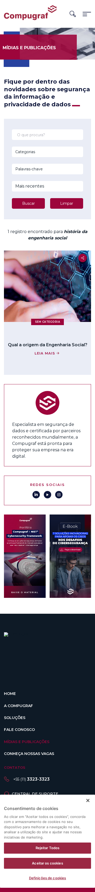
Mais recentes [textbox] (29, 186)
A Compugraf (18, 705)
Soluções (14, 717)
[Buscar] (72, 14)
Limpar (66, 203)
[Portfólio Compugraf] (25, 556)
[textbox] (40, 152)
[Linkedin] (36, 494)
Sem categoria (47, 322)
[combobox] (40, 152)
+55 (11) (31, 779)
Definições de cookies (47, 878)
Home (10, 693)
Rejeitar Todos (48, 848)
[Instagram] (59, 494)
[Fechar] (88, 800)
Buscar (28, 203)
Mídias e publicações (26, 741)
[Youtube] (47, 494)
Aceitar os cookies (47, 863)
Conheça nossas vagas (29, 753)
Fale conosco (19, 729)
